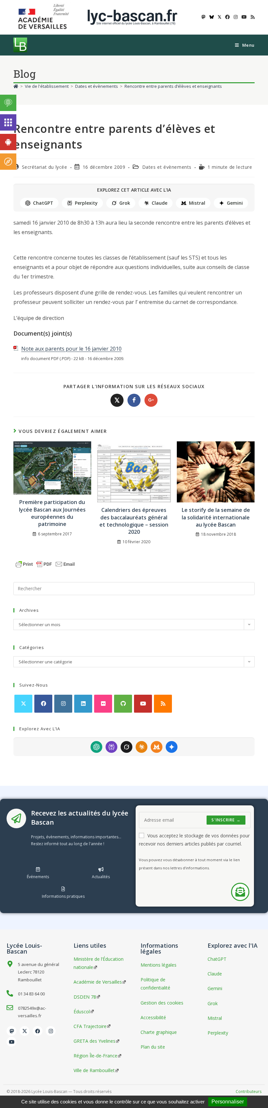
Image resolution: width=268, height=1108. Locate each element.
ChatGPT (43, 203)
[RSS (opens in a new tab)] (252, 17)
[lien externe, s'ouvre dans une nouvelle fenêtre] (44, 17)
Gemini (235, 203)
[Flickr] (103, 704)
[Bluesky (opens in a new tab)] (212, 17)
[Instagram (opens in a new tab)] (236, 17)
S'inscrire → (225, 820)
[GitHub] (123, 704)
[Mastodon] (11, 1031)
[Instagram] (63, 704)
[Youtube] (143, 704)
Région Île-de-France (95, 1056)
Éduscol (82, 1011)
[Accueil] (15, 86)
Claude (159, 203)
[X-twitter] (24, 1031)
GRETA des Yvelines (94, 1041)
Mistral (197, 203)
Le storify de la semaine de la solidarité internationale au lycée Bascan (216, 517)
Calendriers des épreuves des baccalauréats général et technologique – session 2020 (133, 520)
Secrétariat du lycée (44, 167)
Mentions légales (158, 965)
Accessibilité (153, 1017)
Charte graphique (159, 1032)
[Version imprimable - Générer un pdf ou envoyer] (45, 563)
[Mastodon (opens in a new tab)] (204, 17)
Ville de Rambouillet (94, 1070)
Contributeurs (248, 1091)
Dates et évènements (167, 167)
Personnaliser (227, 1101)
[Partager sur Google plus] (151, 400)
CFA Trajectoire (90, 1026)
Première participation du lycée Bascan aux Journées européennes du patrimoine (52, 513)
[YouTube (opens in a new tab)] (244, 17)
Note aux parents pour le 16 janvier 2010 (71, 348)
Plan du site (153, 1047)
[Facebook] (43, 704)
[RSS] (163, 704)
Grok (124, 203)
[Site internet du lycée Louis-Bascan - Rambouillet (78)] (132, 17)
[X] (23, 704)
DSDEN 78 (85, 997)
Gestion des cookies (162, 1003)
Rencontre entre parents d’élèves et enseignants (173, 86)
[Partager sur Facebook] (134, 400)
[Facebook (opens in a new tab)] (227, 17)
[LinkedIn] (83, 704)
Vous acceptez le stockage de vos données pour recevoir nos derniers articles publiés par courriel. (194, 839)
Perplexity (86, 203)
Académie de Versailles (98, 982)
